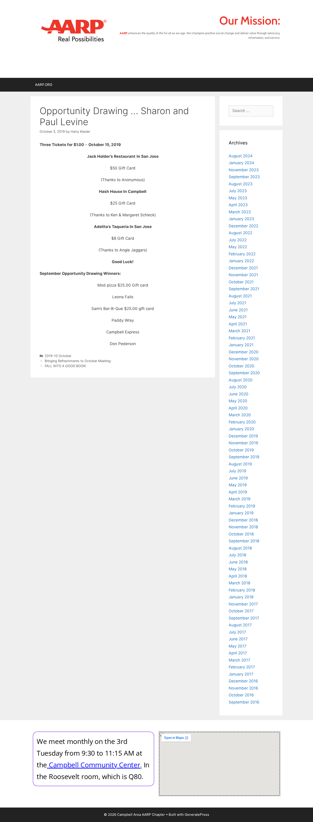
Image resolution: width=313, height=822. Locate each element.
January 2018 (241, 597)
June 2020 (238, 394)
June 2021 (238, 310)
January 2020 (241, 429)
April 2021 (238, 324)
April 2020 (238, 408)
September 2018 (244, 541)
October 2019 (241, 450)
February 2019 (242, 506)
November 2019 (243, 443)
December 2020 (243, 352)
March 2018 (239, 583)
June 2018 (238, 562)
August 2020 (241, 380)
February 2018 (242, 590)
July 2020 (238, 387)
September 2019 (244, 457)
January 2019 (241, 513)
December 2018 (243, 520)
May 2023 (238, 198)
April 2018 (238, 576)
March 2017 (239, 660)
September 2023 (244, 177)
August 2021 (240, 296)
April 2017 (238, 653)
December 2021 (243, 268)
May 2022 (238, 247)
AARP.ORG (43, 84)
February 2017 (242, 667)
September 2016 (244, 702)
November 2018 (243, 527)
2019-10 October (58, 356)
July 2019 (237, 471)
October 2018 (241, 534)
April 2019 (238, 492)
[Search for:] (251, 110)
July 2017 (237, 632)
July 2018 (237, 555)
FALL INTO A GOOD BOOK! (65, 366)
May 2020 (238, 401)
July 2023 (238, 191)
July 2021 (237, 303)
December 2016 (243, 681)
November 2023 (244, 170)
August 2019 (240, 464)
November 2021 (243, 275)
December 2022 (243, 226)
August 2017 (240, 625)
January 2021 (241, 345)
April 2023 (238, 205)
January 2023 (241, 219)
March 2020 (240, 415)
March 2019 (239, 499)
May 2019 (238, 485)
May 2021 (238, 317)
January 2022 (241, 261)
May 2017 (238, 646)
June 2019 (238, 478)
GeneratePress (197, 814)
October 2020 (241, 366)
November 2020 (244, 359)
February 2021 (242, 338)
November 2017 (243, 604)
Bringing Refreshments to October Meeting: (78, 361)
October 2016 (241, 695)
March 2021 (239, 331)
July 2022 (238, 240)
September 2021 (244, 289)
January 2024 (241, 162)
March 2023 (240, 212)
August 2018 (240, 548)
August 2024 (241, 156)
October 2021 (241, 282)
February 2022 (242, 254)
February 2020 (242, 422)
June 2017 (238, 639)
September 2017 (244, 618)
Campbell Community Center (94, 764)
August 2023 (241, 184)
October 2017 (241, 611)
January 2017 (241, 674)
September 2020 (244, 373)
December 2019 (243, 436)
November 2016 (243, 688)
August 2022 (240, 233)
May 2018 (238, 569)
